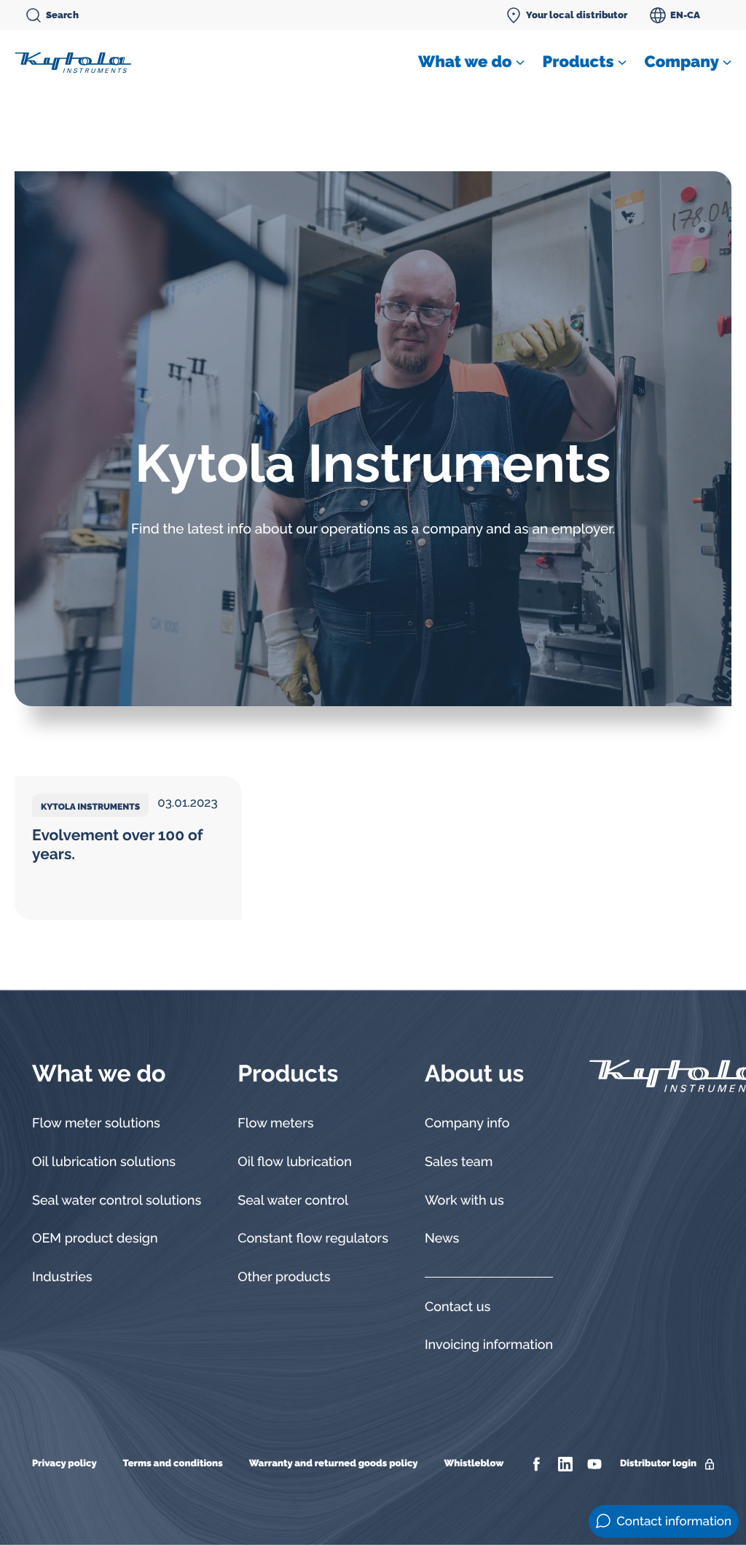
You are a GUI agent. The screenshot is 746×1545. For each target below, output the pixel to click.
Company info (467, 1123)
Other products (283, 1277)
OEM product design (95, 1238)
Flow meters (275, 1123)
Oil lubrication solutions (104, 1162)
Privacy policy (64, 1463)
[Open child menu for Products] (622, 62)
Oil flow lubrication (294, 1162)
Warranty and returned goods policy (333, 1463)
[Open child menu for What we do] (520, 62)
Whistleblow (473, 1463)
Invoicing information (489, 1345)
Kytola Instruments (90, 807)
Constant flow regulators (312, 1238)
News (442, 1238)
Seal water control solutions (116, 1200)
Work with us (464, 1200)
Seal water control (292, 1200)
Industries (62, 1277)
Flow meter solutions (96, 1123)
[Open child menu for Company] (727, 62)
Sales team (459, 1162)
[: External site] (538, 1464)
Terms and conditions (173, 1463)
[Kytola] (73, 62)
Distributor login (658, 1463)
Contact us (457, 1307)
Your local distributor (576, 14)
